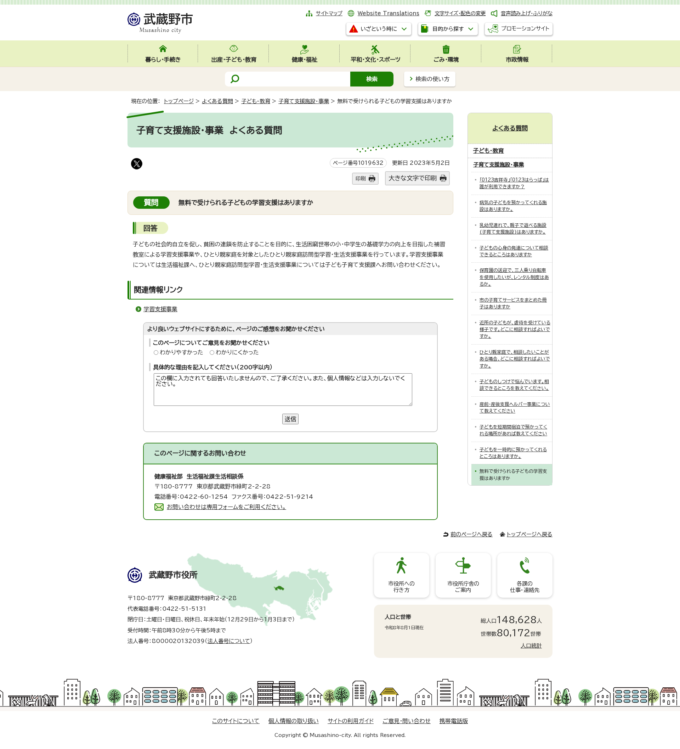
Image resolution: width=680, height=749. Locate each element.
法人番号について (229, 641)
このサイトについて (236, 721)
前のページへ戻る (471, 534)
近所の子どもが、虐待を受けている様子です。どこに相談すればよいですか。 (515, 329)
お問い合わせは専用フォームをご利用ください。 (226, 507)
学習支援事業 (160, 309)
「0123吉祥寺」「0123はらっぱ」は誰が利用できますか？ (514, 183)
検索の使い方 (432, 79)
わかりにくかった (237, 352)
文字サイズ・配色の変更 (460, 13)
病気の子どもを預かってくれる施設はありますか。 (513, 206)
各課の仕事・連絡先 (524, 587)
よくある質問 (217, 101)
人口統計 (531, 645)
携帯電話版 (454, 721)
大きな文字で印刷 (413, 178)
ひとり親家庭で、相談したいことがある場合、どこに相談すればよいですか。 (515, 359)
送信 (290, 419)
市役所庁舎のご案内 (463, 587)
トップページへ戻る (529, 534)
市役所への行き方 (401, 587)
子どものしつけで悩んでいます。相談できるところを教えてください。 (514, 385)
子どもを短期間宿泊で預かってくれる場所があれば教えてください (513, 430)
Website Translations (388, 13)
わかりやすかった (181, 352)
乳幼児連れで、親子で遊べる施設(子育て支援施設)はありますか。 (513, 228)
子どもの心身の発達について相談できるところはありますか (514, 251)
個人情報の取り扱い (293, 721)
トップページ (179, 101)
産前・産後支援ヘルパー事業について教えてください (515, 407)
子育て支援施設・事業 (303, 101)
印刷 (361, 178)
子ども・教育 (255, 101)
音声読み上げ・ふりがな (526, 13)
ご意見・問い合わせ (406, 721)
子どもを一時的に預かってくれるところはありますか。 (513, 453)
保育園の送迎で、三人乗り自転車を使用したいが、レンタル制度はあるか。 (514, 277)
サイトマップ (329, 13)
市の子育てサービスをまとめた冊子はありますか (513, 303)
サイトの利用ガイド (351, 721)
